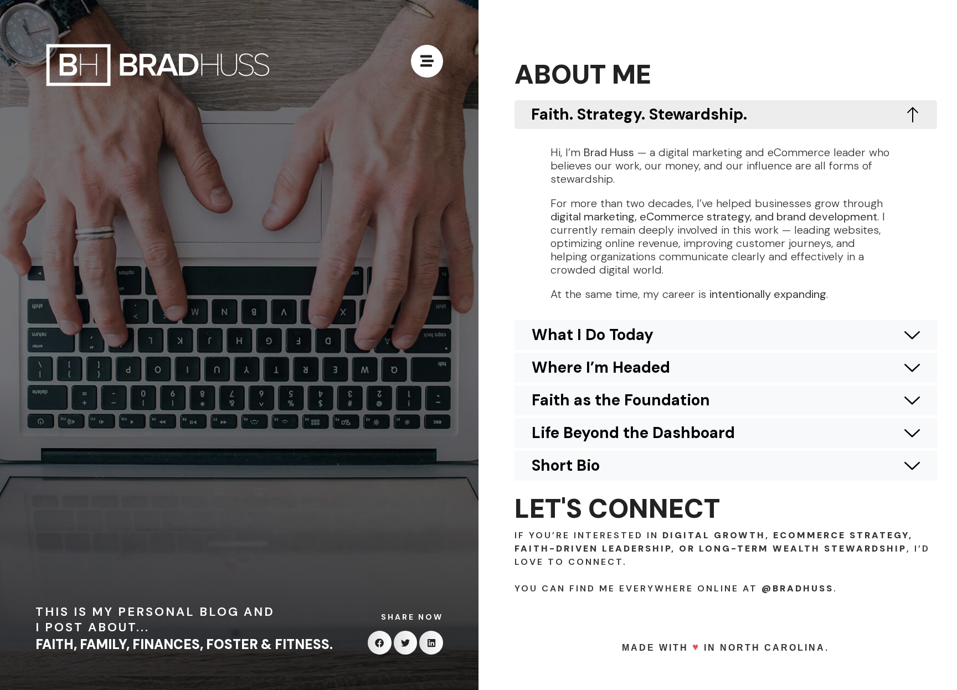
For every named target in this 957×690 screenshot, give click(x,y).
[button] (380, 643)
